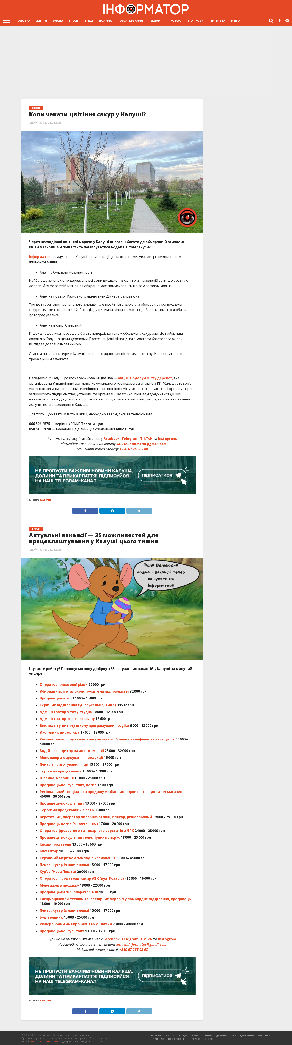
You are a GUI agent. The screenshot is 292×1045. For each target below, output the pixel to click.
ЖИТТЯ (41, 20)
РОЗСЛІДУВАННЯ (130, 20)
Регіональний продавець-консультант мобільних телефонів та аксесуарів (107, 739)
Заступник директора (60, 732)
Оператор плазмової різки (64, 684)
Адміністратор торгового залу (67, 718)
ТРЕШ (89, 20)
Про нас (174, 20)
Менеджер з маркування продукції (71, 757)
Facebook (111, 438)
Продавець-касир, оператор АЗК (69, 892)
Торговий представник (61, 771)
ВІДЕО (235, 20)
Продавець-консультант (62, 803)
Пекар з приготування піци (64, 764)
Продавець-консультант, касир (68, 785)
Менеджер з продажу (59, 885)
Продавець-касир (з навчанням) (69, 823)
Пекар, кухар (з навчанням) (64, 864)
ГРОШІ (74, 20)
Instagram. (167, 438)
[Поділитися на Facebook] (85, 509)
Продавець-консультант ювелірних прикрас (80, 837)
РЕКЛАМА (155, 20)
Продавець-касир (56, 698)
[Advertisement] (146, 63)
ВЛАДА (58, 20)
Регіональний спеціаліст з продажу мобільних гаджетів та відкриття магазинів (113, 791)
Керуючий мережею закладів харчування (78, 858)
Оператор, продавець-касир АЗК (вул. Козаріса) (83, 878)
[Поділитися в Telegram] (112, 509)
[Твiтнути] (139, 509)
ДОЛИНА (105, 20)
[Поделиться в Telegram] (112, 1010)
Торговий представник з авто (67, 810)
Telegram (130, 438)
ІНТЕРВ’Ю (218, 20)
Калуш (45, 499)
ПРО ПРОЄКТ (196, 20)
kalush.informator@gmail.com (141, 443)
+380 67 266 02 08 (133, 449)
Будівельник (51, 917)
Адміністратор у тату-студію (66, 711)
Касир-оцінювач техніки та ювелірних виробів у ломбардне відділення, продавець (115, 899)
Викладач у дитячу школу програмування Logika (84, 725)
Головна (23, 20)
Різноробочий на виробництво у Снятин (76, 924)
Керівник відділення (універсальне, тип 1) (78, 705)
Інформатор (40, 256)
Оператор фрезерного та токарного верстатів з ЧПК (87, 830)
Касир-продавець (55, 844)
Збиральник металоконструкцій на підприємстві (84, 691)
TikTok (146, 438)
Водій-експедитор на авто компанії (72, 750)
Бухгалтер (49, 851)
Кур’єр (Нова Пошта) (58, 871)
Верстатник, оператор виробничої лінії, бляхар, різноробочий (96, 817)
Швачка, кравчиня (57, 778)
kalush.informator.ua (45, 1041)
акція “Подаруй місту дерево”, (145, 378)
